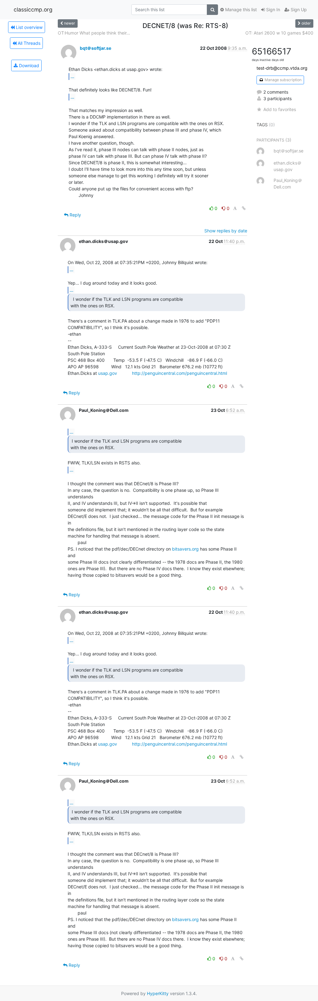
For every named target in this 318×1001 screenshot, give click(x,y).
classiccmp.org (33, 9)
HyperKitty (158, 993)
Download (28, 65)
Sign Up (298, 9)
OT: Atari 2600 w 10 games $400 (279, 32)
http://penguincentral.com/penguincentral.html (179, 373)
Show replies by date (225, 230)
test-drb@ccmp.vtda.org (282, 68)
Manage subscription (283, 79)
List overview (29, 27)
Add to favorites (279, 109)
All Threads (28, 43)
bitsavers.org (185, 549)
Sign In (272, 9)
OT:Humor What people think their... (94, 32)
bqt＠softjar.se (95, 48)
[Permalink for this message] (243, 208)
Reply (74, 214)
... (72, 76)
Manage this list (240, 9)
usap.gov (107, 373)
